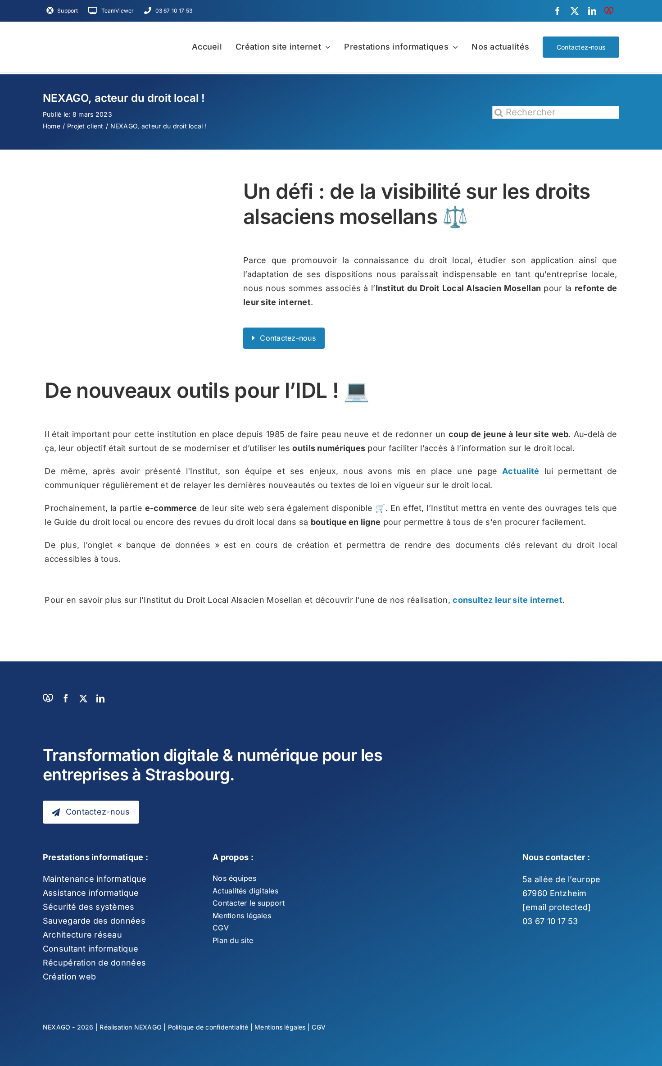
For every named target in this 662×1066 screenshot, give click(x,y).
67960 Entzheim (554, 893)
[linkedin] (592, 11)
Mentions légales (279, 1027)
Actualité (520, 471)
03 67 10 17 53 (550, 921)
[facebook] (557, 11)
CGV (319, 1027)
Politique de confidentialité (208, 1027)
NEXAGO (148, 1027)
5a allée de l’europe (561, 879)
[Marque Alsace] (608, 10)
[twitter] (575, 11)
